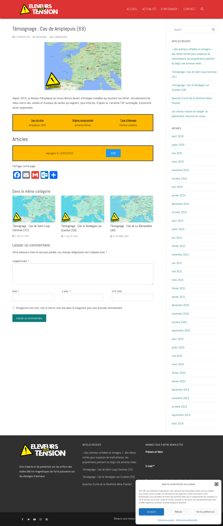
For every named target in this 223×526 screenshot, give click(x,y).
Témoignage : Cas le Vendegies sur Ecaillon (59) (190, 87)
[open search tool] (202, 9)
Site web (117, 291)
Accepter (151, 511)
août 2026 (177, 136)
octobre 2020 (179, 322)
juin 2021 (177, 263)
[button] (216, 484)
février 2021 (178, 288)
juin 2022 (177, 237)
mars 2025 (178, 161)
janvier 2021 (178, 297)
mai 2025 (177, 153)
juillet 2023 (178, 229)
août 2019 (177, 423)
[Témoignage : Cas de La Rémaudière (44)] (131, 209)
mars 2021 (178, 280)
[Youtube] (34, 519)
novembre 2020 (180, 313)
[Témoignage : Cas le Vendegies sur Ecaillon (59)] (82, 209)
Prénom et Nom (154, 451)
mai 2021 (177, 271)
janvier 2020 (178, 381)
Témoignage (41, 37)
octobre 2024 (179, 178)
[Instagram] (40, 519)
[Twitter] (28, 519)
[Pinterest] (46, 519)
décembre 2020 (180, 305)
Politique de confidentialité (186, 520)
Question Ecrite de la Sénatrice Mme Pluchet (192, 100)
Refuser (178, 511)
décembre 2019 (180, 389)
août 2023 (177, 220)
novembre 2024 (180, 170)
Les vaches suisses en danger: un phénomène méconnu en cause (190, 113)
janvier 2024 (178, 195)
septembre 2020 (181, 330)
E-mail (66, 291)
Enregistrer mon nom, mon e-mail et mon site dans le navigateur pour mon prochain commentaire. (69, 308)
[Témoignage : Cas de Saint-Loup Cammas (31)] (34, 209)
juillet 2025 (178, 145)
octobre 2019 (179, 406)
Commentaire (20, 261)
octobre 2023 (179, 212)
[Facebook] (22, 519)
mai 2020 (177, 356)
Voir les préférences (205, 511)
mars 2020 (178, 364)
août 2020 (177, 339)
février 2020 (178, 373)
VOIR (113, 153)
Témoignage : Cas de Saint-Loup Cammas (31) (194, 74)
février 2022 (178, 246)
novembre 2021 (180, 254)
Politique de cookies (166, 520)
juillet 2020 (178, 347)
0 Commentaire (59, 37)
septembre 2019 (181, 415)
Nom (15, 291)
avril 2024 (177, 187)
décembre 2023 (180, 204)
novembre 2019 (180, 398)
